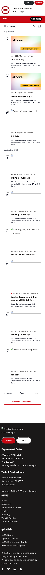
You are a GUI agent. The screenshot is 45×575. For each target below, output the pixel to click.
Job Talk (15, 136)
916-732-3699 (8, 484)
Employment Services (12, 507)
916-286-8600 (8, 461)
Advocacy (6, 504)
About (5, 500)
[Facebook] (3, 569)
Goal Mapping (17, 59)
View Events (36, 19)
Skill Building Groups (21, 96)
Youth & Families (10, 521)
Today (22, 393)
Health (5, 511)
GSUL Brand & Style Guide (14, 542)
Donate (39, 2)
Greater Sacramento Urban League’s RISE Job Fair (24, 298)
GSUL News (7, 535)
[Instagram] (19, 569)
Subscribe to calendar (21, 401)
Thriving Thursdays (20, 177)
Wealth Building (9, 518)
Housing (6, 514)
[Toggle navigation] (40, 10)
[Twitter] (7, 569)
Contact (29, 2)
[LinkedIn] (13, 569)
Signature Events (10, 538)
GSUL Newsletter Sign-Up (14, 545)
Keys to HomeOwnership (23, 254)
